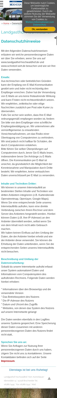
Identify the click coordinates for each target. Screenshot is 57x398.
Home (6, 23)
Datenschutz (18, 23)
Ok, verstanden (40, 29)
